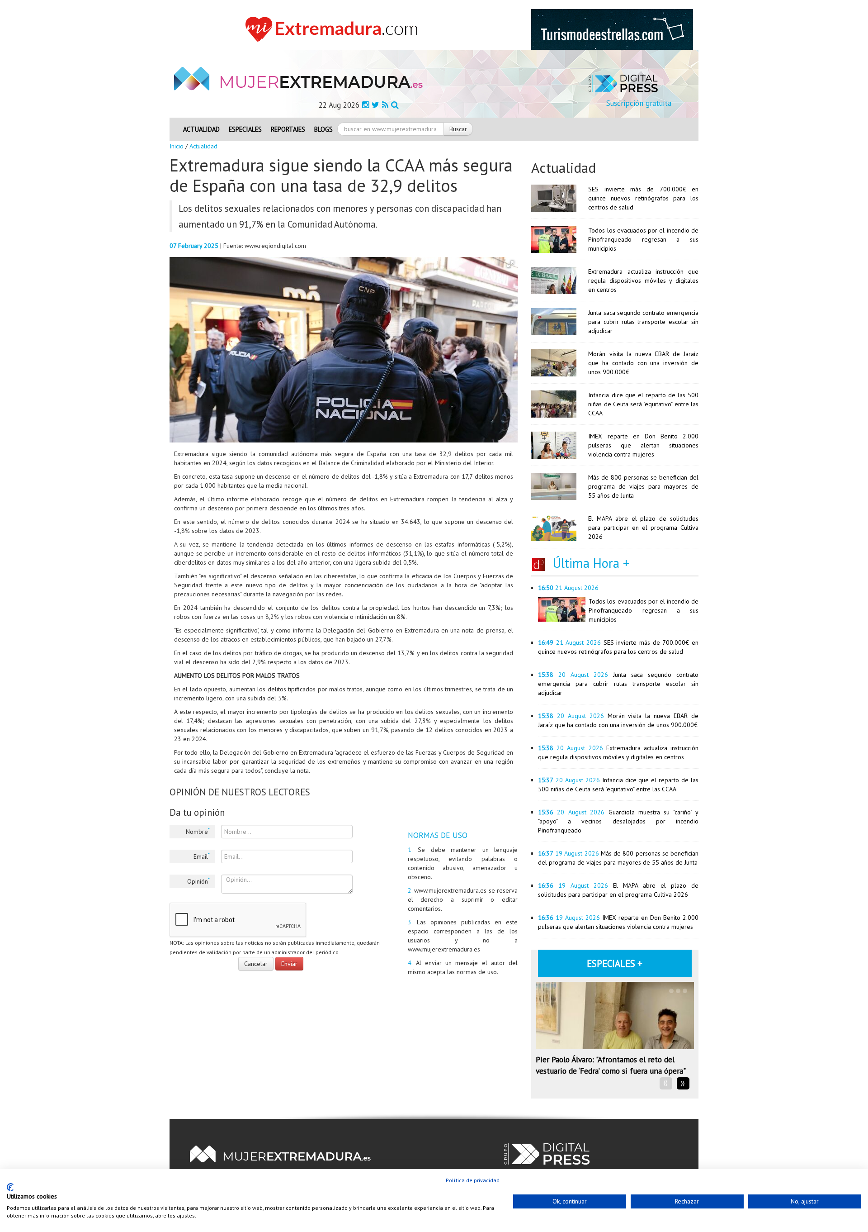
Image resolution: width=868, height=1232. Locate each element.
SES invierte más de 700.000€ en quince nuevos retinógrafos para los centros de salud (643, 198)
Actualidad (201, 129)
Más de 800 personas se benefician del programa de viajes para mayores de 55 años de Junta (643, 486)
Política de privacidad (473, 1180)
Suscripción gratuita (638, 103)
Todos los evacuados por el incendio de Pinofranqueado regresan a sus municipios (643, 239)
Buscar (458, 129)
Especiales (245, 129)
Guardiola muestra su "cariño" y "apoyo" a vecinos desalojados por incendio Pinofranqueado (618, 821)
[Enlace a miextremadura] (334, 29)
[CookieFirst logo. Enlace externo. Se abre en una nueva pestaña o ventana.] (10, 1187)
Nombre (198, 831)
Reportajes (288, 129)
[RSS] (385, 105)
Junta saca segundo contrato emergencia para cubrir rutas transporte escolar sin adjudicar (643, 322)
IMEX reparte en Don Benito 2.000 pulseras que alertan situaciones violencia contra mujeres (643, 445)
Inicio (177, 146)
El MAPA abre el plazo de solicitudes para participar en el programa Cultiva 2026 (643, 527)
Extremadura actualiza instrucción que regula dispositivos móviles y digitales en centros (643, 280)
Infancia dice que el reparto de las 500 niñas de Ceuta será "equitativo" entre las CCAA (643, 404)
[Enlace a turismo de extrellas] (612, 29)
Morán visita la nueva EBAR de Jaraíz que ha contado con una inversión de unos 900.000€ (643, 363)
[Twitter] (375, 105)
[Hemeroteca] (395, 105)
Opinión (198, 880)
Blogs (323, 129)
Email (201, 856)
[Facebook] (365, 105)
